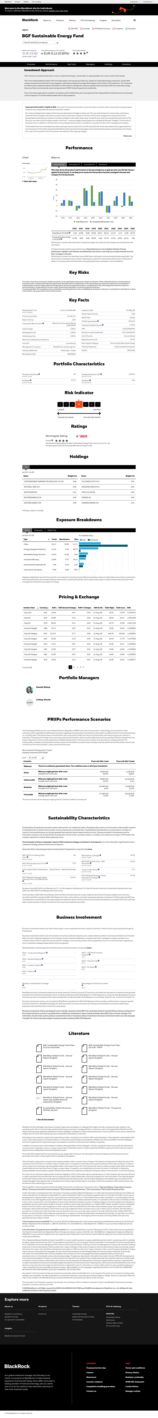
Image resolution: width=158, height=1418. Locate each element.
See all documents (46, 1120)
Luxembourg (147, 2)
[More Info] (87, 52)
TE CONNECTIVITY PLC (91, 481)
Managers (90, 64)
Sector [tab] (27, 530)
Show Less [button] (128, 136)
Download (131, 29)
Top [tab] (26, 467)
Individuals (134, 2)
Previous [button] (68, 667)
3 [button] (77, 667)
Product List (42, 1314)
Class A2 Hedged (30, 628)
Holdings (108, 64)
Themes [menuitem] (72, 20)
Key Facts (72, 64)
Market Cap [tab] (51, 530)
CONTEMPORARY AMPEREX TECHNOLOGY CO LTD (44, 481)
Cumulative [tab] (88, 164)
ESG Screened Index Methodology (72, 1189)
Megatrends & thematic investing (83, 1317)
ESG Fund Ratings (106, 1187)
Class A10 (27, 613)
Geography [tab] (38, 530)
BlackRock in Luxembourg (13, 1314)
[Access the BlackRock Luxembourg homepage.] (18, 1368)
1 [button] (70, 667)
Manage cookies (132, 1391)
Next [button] (83, 667)
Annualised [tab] (73, 164)
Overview (31, 64)
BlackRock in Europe (11, 1317)
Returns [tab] (55, 158)
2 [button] (73, 667)
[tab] (35, 171)
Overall (48, 440)
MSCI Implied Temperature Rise (112, 1189)
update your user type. (58, 11)
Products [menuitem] (60, 20)
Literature (126, 64)
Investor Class (29, 608)
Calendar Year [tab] (59, 164)
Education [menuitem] (116, 20)
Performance (51, 64)
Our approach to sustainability (14, 1320)
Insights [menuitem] (103, 20)
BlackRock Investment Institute (15, 1336)
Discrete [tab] (102, 164)
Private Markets (77, 1320)
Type (25, 539)
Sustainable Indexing (113, 1317)
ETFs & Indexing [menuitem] (88, 20)
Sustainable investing (79, 1314)
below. (90, 849)
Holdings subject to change (32, 510)
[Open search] (135, 20)
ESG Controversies (93, 1189)
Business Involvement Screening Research (44, 1189)
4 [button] (80, 667)
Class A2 (27, 618)
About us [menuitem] (47, 20)
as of (24, 758)
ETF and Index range (113, 1326)
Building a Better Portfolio (114, 1323)
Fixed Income (110, 1320)
